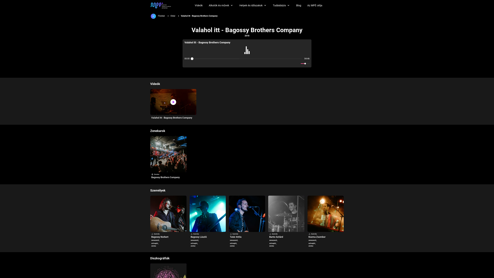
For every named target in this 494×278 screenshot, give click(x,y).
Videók (199, 5)
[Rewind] (241, 63)
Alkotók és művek (219, 5)
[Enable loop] (186, 63)
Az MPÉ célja (314, 5)
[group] (247, 53)
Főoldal (161, 16)
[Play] (247, 63)
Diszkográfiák (160, 258)
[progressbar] (247, 58)
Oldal (172, 16)
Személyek (157, 190)
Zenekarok (157, 131)
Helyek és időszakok (251, 5)
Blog (298, 5)
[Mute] (298, 63)
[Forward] (252, 63)
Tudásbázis (279, 5)
